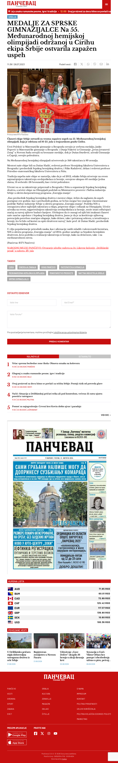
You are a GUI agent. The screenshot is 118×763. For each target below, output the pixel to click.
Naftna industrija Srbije (91, 273)
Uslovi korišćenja (86, 709)
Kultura (46, 694)
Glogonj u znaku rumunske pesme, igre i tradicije (38, 373)
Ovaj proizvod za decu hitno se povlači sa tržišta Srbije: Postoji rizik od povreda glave (57, 383)
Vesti (29, 387)
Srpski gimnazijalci (19, 279)
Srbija (12, 16)
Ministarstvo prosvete (61, 273)
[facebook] (75, 64)
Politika (30, 400)
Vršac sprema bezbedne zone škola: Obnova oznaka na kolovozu (46, 363)
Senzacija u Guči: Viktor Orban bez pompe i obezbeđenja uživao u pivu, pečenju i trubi (98, 656)
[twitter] (81, 64)
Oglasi (45, 709)
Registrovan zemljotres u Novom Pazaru (45, 655)
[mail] (101, 64)
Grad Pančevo (48, 267)
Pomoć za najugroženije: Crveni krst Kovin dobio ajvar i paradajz (46, 406)
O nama (80, 689)
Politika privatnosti (87, 704)
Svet (9, 714)
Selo (29, 377)
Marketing (82, 719)
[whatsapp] (88, 64)
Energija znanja (27, 267)
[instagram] (49, 733)
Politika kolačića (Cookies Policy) (94, 714)
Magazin (46, 704)
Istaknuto (85, 356)
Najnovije (33, 356)
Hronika (11, 699)
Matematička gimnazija (72, 267)
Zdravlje (46, 699)
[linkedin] (107, 64)
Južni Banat (32, 410)
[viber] (94, 64)
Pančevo (31, 367)
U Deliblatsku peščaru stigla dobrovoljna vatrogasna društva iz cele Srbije (19, 656)
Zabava (10, 709)
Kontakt (81, 699)
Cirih (11, 267)
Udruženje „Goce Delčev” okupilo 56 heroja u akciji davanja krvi (72, 656)
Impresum (81, 694)
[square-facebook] (35, 733)
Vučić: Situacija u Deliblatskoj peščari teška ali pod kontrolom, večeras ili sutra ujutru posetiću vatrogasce (57, 395)
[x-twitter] (42, 733)
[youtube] (55, 733)
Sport (10, 704)
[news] (19, 640)
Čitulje (46, 714)
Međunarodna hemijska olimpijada (26, 273)
